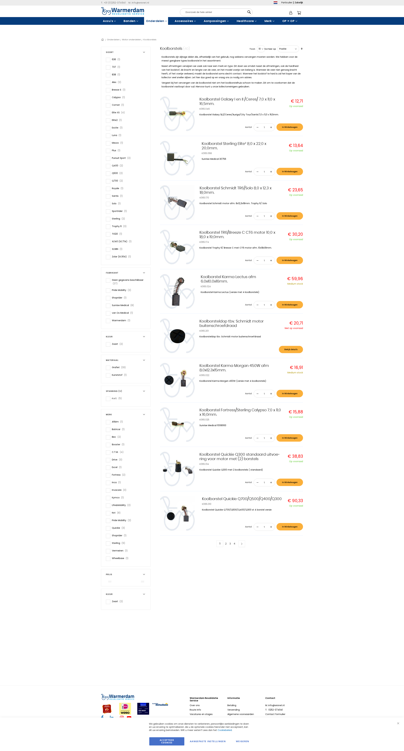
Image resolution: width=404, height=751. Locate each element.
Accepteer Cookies (167, 741)
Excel (118, 467)
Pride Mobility (122, 290)
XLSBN (118, 249)
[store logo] (122, 11)
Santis (118, 196)
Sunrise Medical (124, 305)
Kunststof (120, 375)
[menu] (202, 21)
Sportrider (120, 211)
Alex (117, 82)
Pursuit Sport (122, 158)
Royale (118, 188)
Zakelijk (299, 2)
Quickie (119, 527)
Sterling (119, 218)
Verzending (233, 709)
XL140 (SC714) (123, 241)
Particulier (286, 2)
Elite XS (119, 112)
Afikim (118, 421)
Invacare (120, 490)
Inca (117, 482)
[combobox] (216, 12)
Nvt (117, 512)
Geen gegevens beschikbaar (127, 281)
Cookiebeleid (225, 730)
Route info (195, 709)
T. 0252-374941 (274, 709)
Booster (119, 444)
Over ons (195, 705)
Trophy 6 (120, 226)
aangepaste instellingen (208, 741)
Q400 (118, 165)
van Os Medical (123, 312)
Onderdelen (113, 39)
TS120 (118, 233)
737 (117, 67)
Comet (119, 104)
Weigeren (242, 741)
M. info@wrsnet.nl (275, 705)
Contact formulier (275, 714)
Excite (118, 127)
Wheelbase (121, 558)
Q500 (118, 173)
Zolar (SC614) (122, 256)
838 (117, 74)
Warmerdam (122, 320)
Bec (117, 436)
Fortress (119, 474)
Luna (117, 135)
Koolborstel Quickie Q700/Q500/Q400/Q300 (242, 499)
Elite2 (118, 120)
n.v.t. (118, 398)
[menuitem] (109, 21)
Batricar (119, 429)
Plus (117, 150)
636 (117, 59)
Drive (118, 459)
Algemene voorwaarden (240, 714)
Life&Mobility (122, 505)
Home (102, 39)
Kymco (119, 497)
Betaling (231, 705)
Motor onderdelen (131, 39)
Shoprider (120, 297)
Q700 (118, 180)
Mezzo (118, 142)
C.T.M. (118, 452)
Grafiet (120, 367)
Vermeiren (121, 550)
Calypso (119, 97)
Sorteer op (270, 48)
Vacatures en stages (201, 714)
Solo (117, 203)
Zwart (118, 344)
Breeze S (119, 89)
